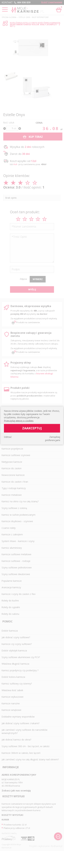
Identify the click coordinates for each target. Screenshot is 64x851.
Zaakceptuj (32, 428)
